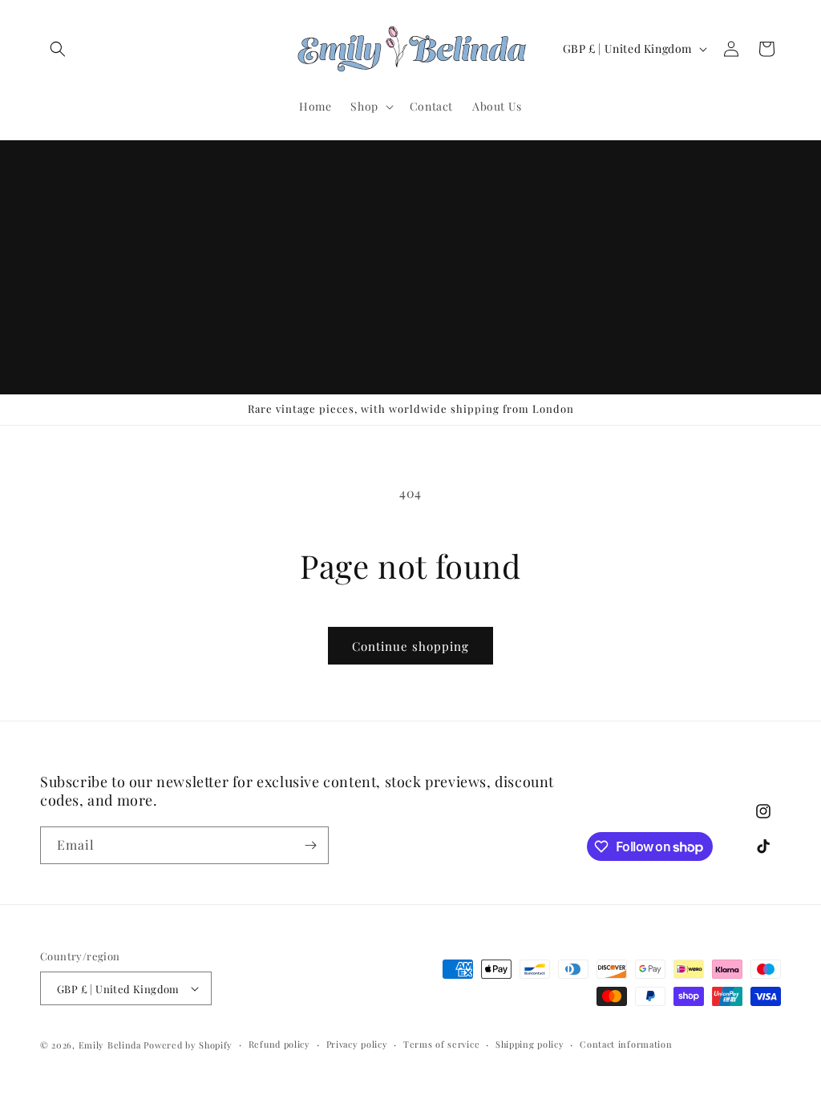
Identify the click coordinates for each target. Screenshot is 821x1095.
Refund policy (279, 1044)
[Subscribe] (310, 845)
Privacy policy (357, 1044)
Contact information (626, 1044)
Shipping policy (529, 1044)
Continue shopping (410, 646)
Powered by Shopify (188, 1045)
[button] (57, 49)
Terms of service (441, 1044)
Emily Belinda (110, 1045)
